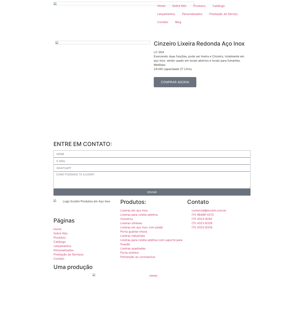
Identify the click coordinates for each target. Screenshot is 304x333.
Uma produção (73, 267)
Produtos (199, 6)
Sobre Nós (179, 6)
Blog (178, 22)
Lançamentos (166, 14)
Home (161, 6)
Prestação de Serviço (223, 14)
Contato (162, 22)
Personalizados (192, 14)
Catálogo (219, 6)
